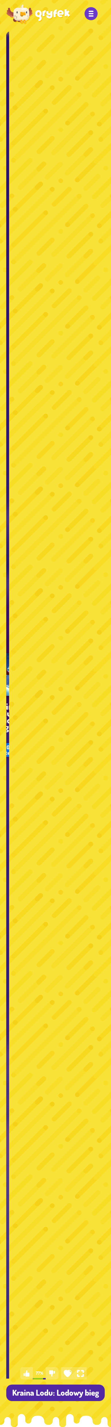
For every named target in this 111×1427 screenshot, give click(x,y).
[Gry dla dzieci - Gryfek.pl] (38, 14)
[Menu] (91, 13)
